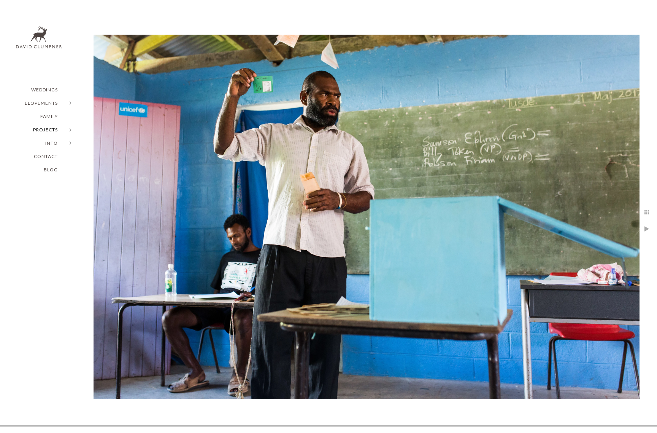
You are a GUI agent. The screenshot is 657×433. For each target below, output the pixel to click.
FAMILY (49, 116)
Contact (46, 156)
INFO (51, 143)
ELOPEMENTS (41, 103)
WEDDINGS (44, 90)
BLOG (51, 170)
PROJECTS (45, 130)
